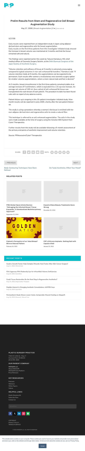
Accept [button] (43, 446)
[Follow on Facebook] (10, 413)
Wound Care (19, 266)
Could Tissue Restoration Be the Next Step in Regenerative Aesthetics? (31, 279)
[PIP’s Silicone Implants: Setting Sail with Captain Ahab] (61, 227)
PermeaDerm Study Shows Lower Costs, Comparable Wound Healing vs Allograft (35, 295)
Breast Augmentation (42, 28)
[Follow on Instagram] (23, 413)
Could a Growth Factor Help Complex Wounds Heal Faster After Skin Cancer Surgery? (37, 264)
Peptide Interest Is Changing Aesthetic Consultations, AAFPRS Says (30, 287)
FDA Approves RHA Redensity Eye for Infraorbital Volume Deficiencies (31, 272)
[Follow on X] (14, 413)
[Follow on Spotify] (28, 413)
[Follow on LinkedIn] (19, 413)
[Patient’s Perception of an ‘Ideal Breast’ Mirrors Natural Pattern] (23, 227)
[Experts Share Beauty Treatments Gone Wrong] (61, 191)
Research (18, 297)
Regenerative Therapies (22, 281)
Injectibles (19, 274)
